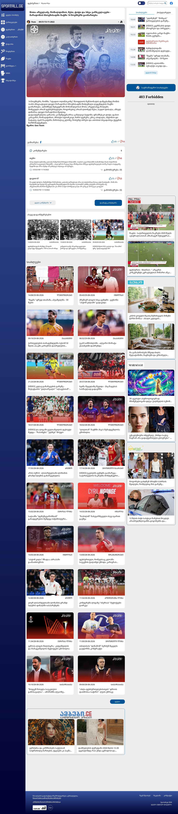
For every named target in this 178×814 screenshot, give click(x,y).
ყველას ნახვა (151, 73)
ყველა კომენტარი (42, 203)
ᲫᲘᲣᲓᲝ (68, 468)
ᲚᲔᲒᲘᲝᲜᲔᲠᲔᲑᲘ (64, 295)
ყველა (117, 702)
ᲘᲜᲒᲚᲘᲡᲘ (118, 295)
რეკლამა (157, 795)
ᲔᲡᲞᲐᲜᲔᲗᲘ (67, 338)
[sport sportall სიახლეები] (171, 3)
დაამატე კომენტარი (108, 203)
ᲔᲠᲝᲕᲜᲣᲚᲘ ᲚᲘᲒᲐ (114, 641)
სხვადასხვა (45, 3)
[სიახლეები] (76, 714)
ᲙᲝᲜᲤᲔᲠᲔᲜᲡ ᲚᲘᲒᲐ (114, 598)
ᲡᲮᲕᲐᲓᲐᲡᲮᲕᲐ (66, 684)
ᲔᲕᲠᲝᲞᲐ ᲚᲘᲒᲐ (65, 511)
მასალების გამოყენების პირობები (47, 798)
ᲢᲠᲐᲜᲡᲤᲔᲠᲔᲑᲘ (115, 555)
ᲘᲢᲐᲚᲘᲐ (119, 511)
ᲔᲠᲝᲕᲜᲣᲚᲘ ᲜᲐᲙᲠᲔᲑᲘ (112, 468)
